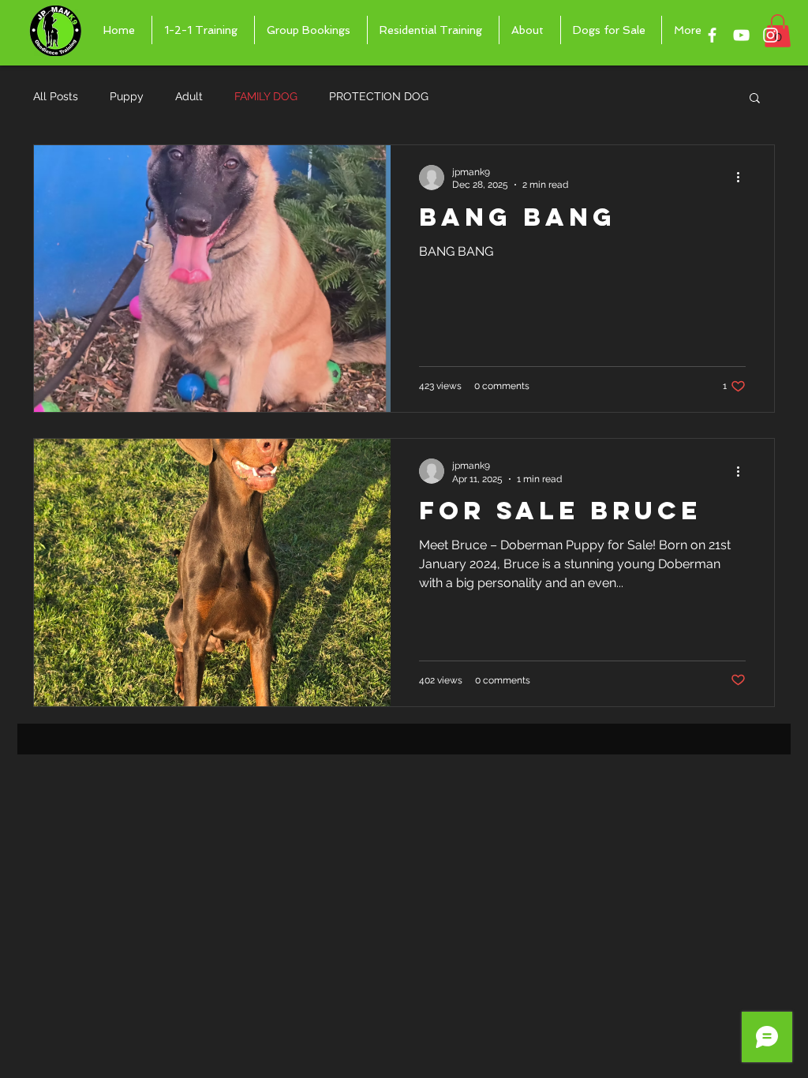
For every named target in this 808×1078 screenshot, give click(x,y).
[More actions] (743, 177)
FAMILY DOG (265, 96)
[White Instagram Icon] (770, 35)
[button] (754, 99)
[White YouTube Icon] (741, 35)
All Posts (55, 96)
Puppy (127, 96)
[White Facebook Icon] (712, 35)
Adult (189, 96)
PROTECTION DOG (378, 96)
